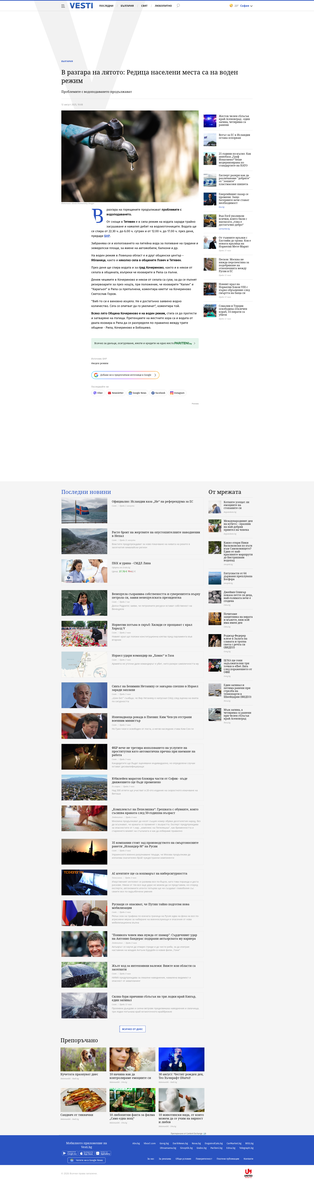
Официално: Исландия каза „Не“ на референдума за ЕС (152, 501)
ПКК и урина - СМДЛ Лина (131, 563)
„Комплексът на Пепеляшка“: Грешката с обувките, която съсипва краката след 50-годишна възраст (155, 811)
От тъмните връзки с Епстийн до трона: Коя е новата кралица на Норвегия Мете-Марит (235, 242)
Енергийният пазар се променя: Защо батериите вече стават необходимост (234, 198)
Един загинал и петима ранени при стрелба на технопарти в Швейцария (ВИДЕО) (237, 691)
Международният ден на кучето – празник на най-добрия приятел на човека (238, 525)
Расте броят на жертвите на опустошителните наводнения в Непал (156, 534)
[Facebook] (253, 1163)
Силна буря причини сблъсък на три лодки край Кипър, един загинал (154, 998)
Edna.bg (230, 1147)
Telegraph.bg (246, 1147)
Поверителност (204, 1158)
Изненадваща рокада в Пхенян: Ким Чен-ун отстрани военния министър (152, 718)
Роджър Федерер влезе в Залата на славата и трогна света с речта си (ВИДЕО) (235, 641)
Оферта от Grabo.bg (121, 567)
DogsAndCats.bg (214, 1143)
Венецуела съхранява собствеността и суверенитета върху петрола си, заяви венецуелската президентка (156, 595)
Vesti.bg (81, 6)
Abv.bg (136, 1143)
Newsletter (117, 393)
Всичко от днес (132, 1029)
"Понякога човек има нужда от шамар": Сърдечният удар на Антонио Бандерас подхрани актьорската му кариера (154, 936)
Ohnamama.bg (168, 1147)
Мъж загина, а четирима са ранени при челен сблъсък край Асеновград (237, 714)
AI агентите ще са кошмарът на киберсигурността (149, 873)
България (127, 5)
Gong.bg (164, 1143)
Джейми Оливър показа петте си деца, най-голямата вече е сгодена (238, 596)
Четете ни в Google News (89, 1160)
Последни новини (86, 491)
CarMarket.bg (234, 1143)
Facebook (160, 393)
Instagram (179, 393)
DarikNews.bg (180, 1143)
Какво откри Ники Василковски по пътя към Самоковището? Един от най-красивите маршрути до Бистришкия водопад (238, 551)
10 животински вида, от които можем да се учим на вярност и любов (181, 1118)
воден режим (100, 363)
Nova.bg (196, 1143)
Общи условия (183, 1158)
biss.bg (221, 207)
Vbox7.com (150, 1143)
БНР (107, 236)
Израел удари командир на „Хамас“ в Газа (143, 655)
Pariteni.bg (216, 1147)
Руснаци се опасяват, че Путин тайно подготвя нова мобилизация (150, 906)
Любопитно (163, 5)
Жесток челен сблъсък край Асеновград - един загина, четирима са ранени (234, 120)
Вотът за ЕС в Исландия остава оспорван (234, 136)
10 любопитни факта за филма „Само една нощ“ (132, 1116)
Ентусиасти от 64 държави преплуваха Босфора (238, 576)
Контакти (248, 1158)
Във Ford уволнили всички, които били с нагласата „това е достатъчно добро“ (233, 220)
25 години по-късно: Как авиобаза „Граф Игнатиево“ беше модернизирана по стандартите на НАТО (235, 159)
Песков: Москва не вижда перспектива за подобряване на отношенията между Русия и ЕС (234, 265)
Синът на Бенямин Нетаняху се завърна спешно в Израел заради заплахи (155, 688)
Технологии (117, 877)
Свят (144, 5)
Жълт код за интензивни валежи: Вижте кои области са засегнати (154, 967)
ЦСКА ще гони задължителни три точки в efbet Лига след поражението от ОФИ (238, 666)
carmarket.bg (224, 228)
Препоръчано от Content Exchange (186, 1133)
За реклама (165, 1158)
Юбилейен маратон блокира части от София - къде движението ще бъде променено (149, 780)
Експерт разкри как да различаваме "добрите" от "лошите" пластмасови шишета (234, 179)
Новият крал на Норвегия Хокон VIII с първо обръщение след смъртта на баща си (234, 288)
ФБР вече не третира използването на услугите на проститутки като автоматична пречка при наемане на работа (153, 751)
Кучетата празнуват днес (79, 1074)
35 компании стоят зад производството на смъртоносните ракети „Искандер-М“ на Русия (155, 844)
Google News (139, 393)
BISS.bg (249, 1143)
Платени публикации (228, 1158)
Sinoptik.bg (186, 1147)
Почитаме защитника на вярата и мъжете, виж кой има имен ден (238, 618)
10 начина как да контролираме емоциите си (130, 1076)
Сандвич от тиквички (77, 1115)
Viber (100, 393)
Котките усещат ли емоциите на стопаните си (236, 505)
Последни (106, 5)
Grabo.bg (202, 1147)
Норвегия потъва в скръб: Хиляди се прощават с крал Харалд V (152, 626)
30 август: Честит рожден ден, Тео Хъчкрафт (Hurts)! (181, 1076)
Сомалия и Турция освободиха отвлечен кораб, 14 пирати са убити (233, 310)
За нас (150, 1158)
